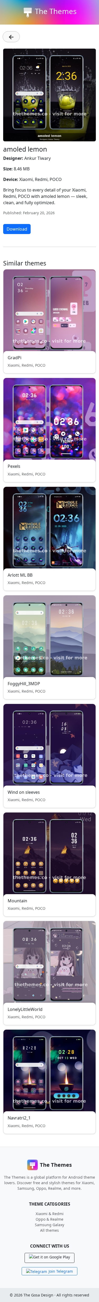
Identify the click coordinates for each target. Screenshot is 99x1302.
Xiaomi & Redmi (50, 1213)
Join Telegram (61, 1271)
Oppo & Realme (49, 1219)
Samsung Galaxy (49, 1224)
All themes (49, 1230)
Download (17, 229)
